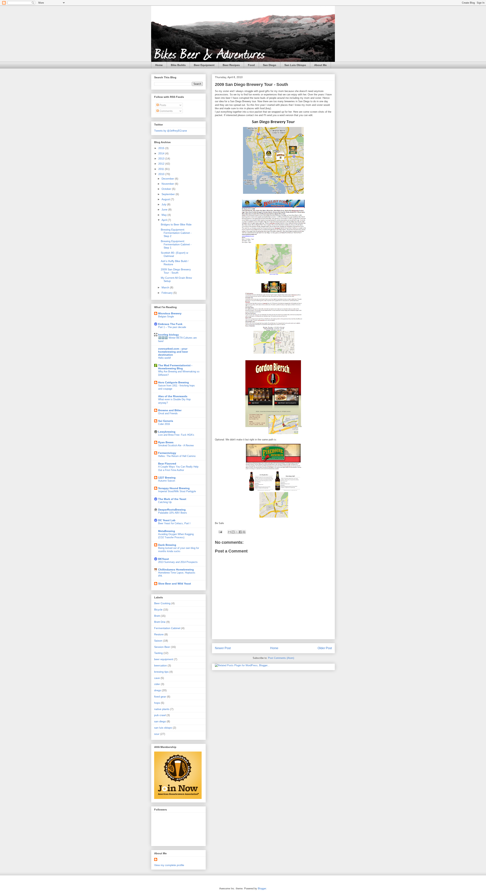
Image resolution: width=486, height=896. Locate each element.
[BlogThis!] (233, 532)
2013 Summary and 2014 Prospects (178, 562)
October (167, 188)
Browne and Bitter (169, 410)
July (164, 204)
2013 (161, 158)
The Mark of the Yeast (172, 499)
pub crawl (160, 715)
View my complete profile (169, 865)
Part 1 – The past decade (172, 327)
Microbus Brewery (169, 313)
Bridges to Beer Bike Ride (176, 224)
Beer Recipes (231, 65)
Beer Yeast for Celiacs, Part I (174, 523)
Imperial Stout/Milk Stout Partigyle (177, 491)
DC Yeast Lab (166, 520)
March (166, 287)
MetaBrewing (166, 531)
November (168, 183)
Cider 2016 (164, 424)
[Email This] (229, 532)
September (169, 194)
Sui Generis (165, 420)
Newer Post (223, 648)
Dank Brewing (167, 544)
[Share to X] (237, 532)
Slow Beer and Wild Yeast (174, 583)
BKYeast (163, 558)
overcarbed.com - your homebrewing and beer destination (173, 351)
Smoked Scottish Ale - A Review (176, 445)
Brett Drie (160, 621)
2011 (161, 168)
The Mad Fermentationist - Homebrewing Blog (175, 367)
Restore (159, 634)
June (165, 209)
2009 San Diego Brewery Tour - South (176, 271)
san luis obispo (163, 727)
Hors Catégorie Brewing (173, 382)
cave (157, 677)
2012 (161, 163)
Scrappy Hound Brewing (174, 488)
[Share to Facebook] (240, 532)
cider (157, 684)
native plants (161, 709)
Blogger (262, 888)
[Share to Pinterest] (244, 532)
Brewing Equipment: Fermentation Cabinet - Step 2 (176, 233)
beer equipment (163, 659)
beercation (160, 665)
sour (156, 733)
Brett (157, 615)
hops (157, 702)
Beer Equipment (204, 65)
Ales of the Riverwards (172, 396)
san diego (160, 721)
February (167, 292)
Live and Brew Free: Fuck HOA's (176, 434)
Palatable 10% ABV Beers (172, 512)
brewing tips (161, 671)
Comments (166, 110)
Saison (158, 640)
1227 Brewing (167, 477)
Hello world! (164, 357)
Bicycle (158, 609)
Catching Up (165, 502)
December (168, 178)
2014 (161, 153)
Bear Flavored (167, 463)
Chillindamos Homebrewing (176, 569)
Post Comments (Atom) (281, 658)
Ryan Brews (166, 442)
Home (159, 65)
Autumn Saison (166, 480)
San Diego (269, 65)
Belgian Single (166, 316)
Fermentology (167, 452)
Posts (162, 105)
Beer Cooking (162, 603)
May (164, 214)
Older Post (325, 648)
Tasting (158, 652)
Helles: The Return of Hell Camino (177, 456)
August (166, 199)
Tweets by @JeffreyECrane (170, 130)
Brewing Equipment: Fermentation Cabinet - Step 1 (176, 244)
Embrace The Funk (170, 324)
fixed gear (160, 696)
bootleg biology (168, 334)
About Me (320, 65)
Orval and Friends (168, 413)
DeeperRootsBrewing (172, 509)
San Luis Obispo (295, 65)
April (165, 219)
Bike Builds (178, 65)
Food (251, 65)
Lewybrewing (166, 431)
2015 (161, 148)
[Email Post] (220, 531)
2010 (161, 174)
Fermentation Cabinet (167, 628)
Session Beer (162, 646)
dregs (157, 690)
